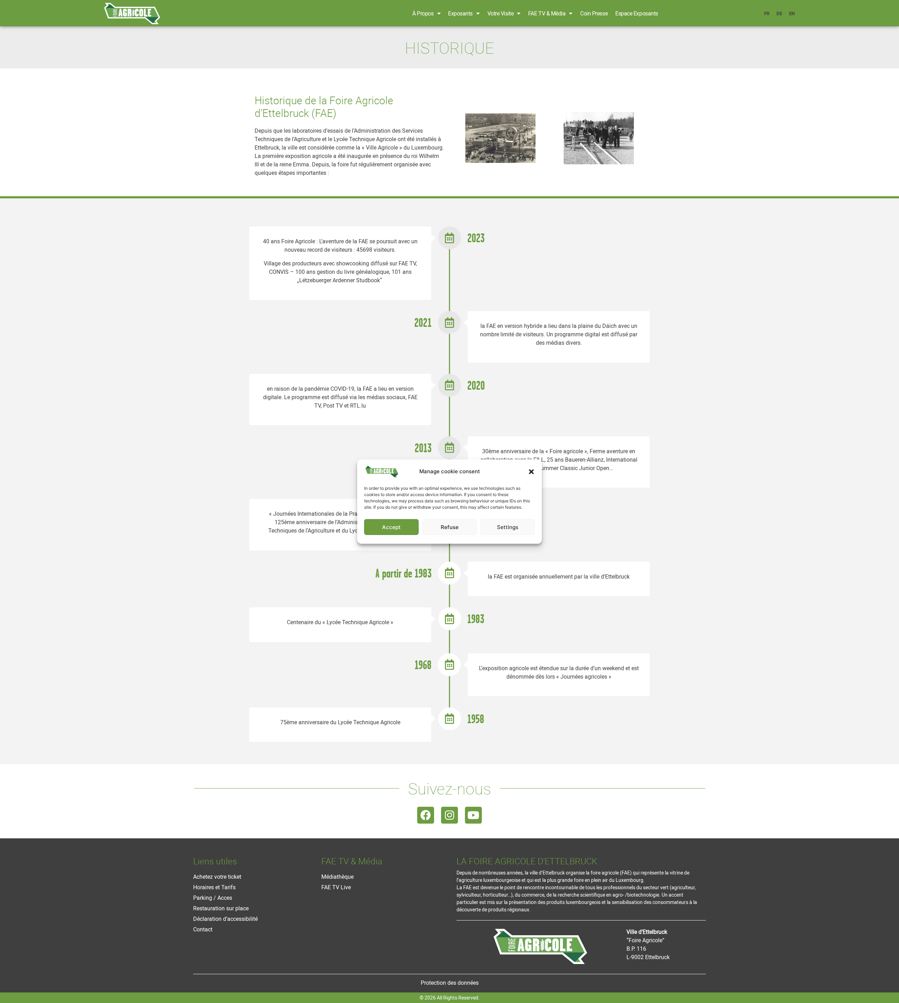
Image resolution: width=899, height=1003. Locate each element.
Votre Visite (500, 13)
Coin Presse (594, 13)
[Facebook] (425, 815)
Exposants (460, 13)
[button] (531, 471)
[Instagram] (449, 815)
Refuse (450, 526)
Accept (391, 526)
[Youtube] (473, 815)
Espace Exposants (636, 13)
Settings (507, 526)
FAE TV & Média (547, 13)
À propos (422, 13)
